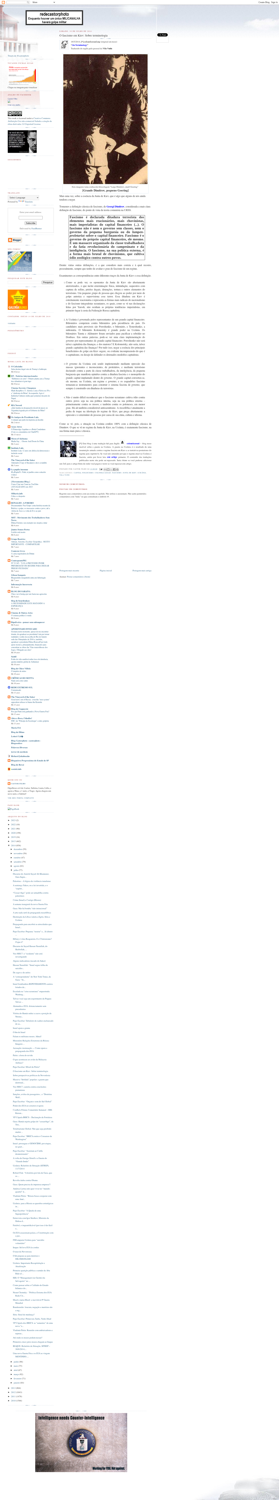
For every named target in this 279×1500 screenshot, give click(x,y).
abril (16, 1370)
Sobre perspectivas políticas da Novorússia (31, 1075)
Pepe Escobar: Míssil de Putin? (26, 1066)
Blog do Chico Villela (21, 668)
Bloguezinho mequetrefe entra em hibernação (28, 577)
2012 (13, 1392)
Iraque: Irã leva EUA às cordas (26, 1247)
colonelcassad (103, 473)
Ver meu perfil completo (21, 798)
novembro (18, 853)
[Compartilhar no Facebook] (114, 469)
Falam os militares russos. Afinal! (27, 1036)
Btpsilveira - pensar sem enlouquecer (28, 622)
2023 (13, 820)
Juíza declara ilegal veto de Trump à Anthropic (29, 369)
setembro (18, 861)
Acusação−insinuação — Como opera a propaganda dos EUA (30, 1050)
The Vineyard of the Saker (23, 460)
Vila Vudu (64, 475)
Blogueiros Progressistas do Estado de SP (30, 760)
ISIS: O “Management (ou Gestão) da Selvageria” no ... (29, 1279)
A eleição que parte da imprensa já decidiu (27, 419)
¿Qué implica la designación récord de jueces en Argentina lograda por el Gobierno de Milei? (29, 409)
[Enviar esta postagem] (101, 469)
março (17, 1374)
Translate (29, 201)
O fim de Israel (19, 1032)
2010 (13, 1400)
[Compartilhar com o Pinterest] (117, 469)
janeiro (17, 1382)
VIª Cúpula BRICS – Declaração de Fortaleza (32, 1117)
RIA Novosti (16, 405)
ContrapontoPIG (18, 560)
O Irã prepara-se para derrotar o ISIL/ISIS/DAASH (26, 1257)
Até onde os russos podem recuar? (27, 1337)
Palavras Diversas (19, 747)
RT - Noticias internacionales (24, 375)
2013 (13, 1388)
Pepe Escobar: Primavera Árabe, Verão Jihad (32, 1318)
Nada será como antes (19, 680)
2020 (13, 832)
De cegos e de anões (21, 972)
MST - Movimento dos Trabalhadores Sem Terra (30, 519)
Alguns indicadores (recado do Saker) (29, 960)
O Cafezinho (16, 366)
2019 (13, 837)
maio (16, 1365)
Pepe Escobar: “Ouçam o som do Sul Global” (32, 1101)
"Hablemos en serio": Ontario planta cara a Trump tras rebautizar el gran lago (30, 379)
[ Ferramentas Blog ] (20, 481)
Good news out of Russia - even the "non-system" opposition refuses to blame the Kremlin (30, 700)
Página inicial (106, 570)
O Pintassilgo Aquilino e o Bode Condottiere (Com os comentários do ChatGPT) (28, 430)
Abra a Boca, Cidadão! (21, 718)
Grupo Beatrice (18, 538)
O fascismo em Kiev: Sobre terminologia (30, 1071)
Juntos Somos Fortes (20, 529)
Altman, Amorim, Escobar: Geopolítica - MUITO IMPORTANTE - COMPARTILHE (30, 542)
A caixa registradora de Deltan (22, 553)
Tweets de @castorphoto (18, 55)
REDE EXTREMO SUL (22, 687)
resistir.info (16, 769)
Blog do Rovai (17, 764)
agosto (17, 865)
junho (16, 1361)
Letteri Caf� (17, 736)
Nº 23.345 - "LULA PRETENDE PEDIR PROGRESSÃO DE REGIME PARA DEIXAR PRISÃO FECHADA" (30, 566)
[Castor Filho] (9, 101)
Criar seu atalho (14, 105)
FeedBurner (36, 228)
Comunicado (16, 690)
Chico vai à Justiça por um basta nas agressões (29, 594)
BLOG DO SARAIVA (20, 591)
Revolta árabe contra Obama (25, 1180)
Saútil (13, 656)
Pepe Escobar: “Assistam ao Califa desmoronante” (28, 1152)
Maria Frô (16, 727)
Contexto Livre (18, 550)
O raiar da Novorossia (22, 1251)
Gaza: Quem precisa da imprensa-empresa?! (32, 1184)
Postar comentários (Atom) (78, 576)
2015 (13, 841)
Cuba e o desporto (18, 496)
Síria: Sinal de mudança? (24, 1314)
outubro (17, 857)
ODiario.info (17, 493)
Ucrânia (142, 473)
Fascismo (116, 473)
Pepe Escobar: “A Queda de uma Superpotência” (27, 1212)
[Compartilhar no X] (111, 469)
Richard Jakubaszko (20, 756)
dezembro (18, 849)
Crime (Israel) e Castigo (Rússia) (27, 900)
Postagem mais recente (69, 570)
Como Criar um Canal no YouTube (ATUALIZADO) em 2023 (24, 485)
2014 (13, 845)
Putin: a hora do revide (23, 1055)
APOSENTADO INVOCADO (24, 628)
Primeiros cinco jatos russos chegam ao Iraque (33, 1341)
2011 (13, 1396)
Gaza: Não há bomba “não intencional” (30, 908)
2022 (13, 824)
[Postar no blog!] (108, 469)
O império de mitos (18, 671)
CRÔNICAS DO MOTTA (22, 677)
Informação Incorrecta (21, 584)
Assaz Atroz (16, 426)
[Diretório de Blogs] (18, 309)
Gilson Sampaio (18, 574)
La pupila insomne (19, 469)
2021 (13, 828)
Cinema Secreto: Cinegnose (23, 387)
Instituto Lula (17, 447)
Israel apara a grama (21, 1028)
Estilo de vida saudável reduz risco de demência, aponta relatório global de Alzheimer (29, 660)
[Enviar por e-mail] (105, 469)
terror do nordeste (19, 751)
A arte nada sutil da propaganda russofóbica (32, 912)
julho (16, 870)
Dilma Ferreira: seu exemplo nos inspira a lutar (29, 522)
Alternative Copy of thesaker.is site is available (29, 462)
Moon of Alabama (19, 438)
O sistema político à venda (21, 615)
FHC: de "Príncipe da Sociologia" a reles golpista (30, 720)
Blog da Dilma (17, 732)
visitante (11, 323)
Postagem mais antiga (142, 570)
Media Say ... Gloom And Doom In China (27, 441)
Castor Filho (12, 99)
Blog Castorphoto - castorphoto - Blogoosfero (26, 742)
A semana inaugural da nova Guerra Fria (30, 904)
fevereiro (18, 1378)
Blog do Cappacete (19, 708)
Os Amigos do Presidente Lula (25, 417)
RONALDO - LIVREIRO (22, 502)
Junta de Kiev (129, 473)
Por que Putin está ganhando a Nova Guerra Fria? (30, 711)
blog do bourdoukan (20, 600)
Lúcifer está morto (18, 532)
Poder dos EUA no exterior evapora (28, 1105)
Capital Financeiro (83, 473)
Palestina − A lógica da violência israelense (32, 881)
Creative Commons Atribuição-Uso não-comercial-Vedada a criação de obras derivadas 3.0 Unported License (30, 121)
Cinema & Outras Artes (22, 612)
